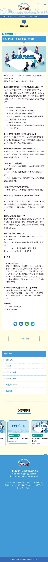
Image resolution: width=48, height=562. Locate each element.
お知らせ (9, 360)
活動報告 (9, 391)
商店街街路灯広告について (26, 485)
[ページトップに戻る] (45, 455)
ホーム (3, 16)
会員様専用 (37, 482)
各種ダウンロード (10, 485)
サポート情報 (11, 378)
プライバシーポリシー (24, 488)
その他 (8, 366)
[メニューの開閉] (45, 4)
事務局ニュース (12, 16)
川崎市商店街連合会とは (24, 482)
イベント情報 (11, 372)
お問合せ (39, 485)
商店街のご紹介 (10, 482)
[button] (1, 431)
